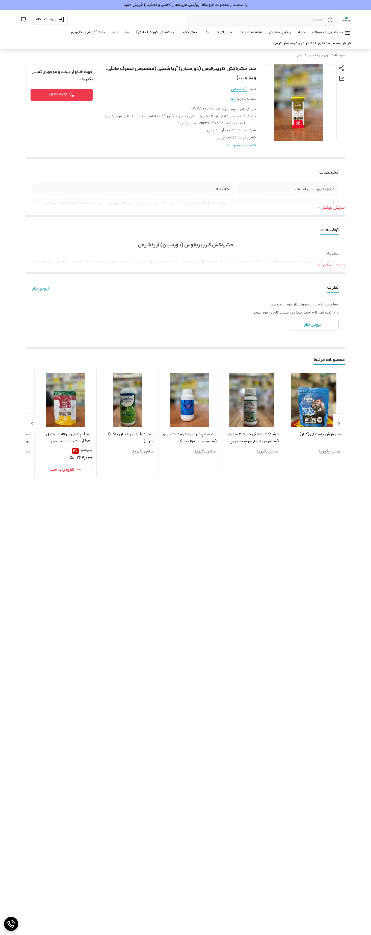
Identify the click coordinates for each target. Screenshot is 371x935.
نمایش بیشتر (334, 207)
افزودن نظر (41, 288)
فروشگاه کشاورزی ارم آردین (327, 56)
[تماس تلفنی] (11, 924)
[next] (32, 424)
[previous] (339, 424)
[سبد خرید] (23, 19)
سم (299, 56)
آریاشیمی (239, 88)
